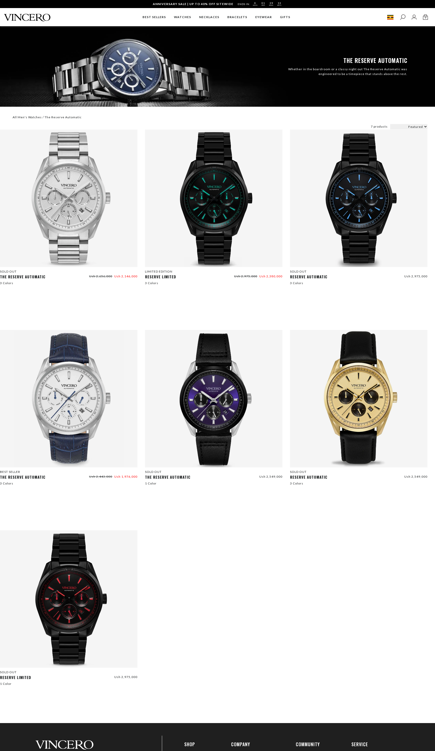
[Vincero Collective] (27, 15)
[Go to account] (414, 17)
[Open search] (402, 17)
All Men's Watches (27, 117)
